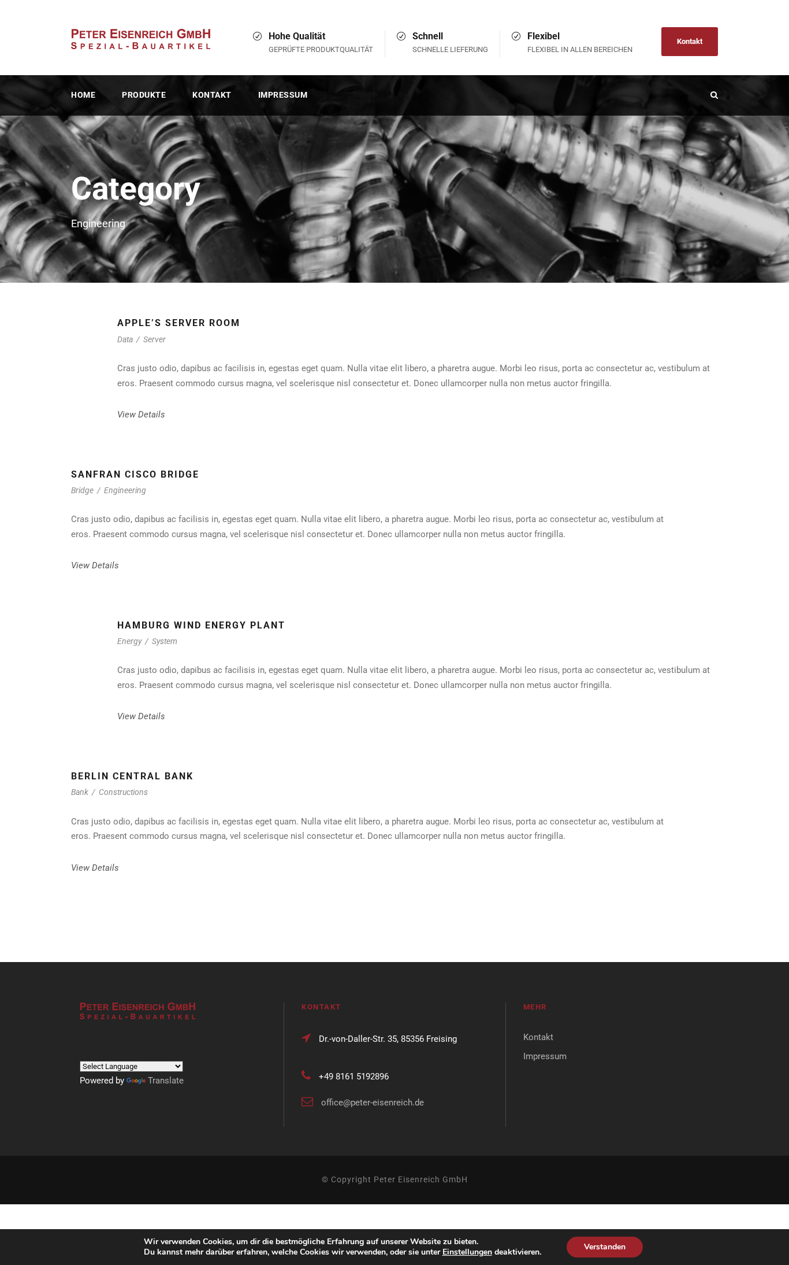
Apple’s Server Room (178, 322)
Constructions (123, 792)
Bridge (82, 490)
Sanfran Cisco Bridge (135, 474)
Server (154, 339)
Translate (166, 1080)
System (164, 641)
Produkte (144, 94)
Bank (79, 792)
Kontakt (689, 41)
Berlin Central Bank (132, 776)
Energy (129, 641)
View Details (141, 414)
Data (125, 339)
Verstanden (605, 1246)
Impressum (283, 94)
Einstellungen (467, 1252)
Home (83, 94)
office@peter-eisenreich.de (372, 1102)
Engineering (125, 490)
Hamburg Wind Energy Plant (201, 625)
